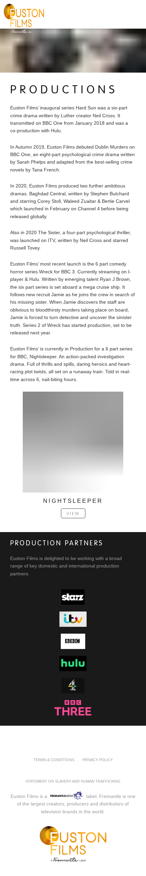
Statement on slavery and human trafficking (73, 781)
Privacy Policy (98, 760)
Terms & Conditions (53, 760)
